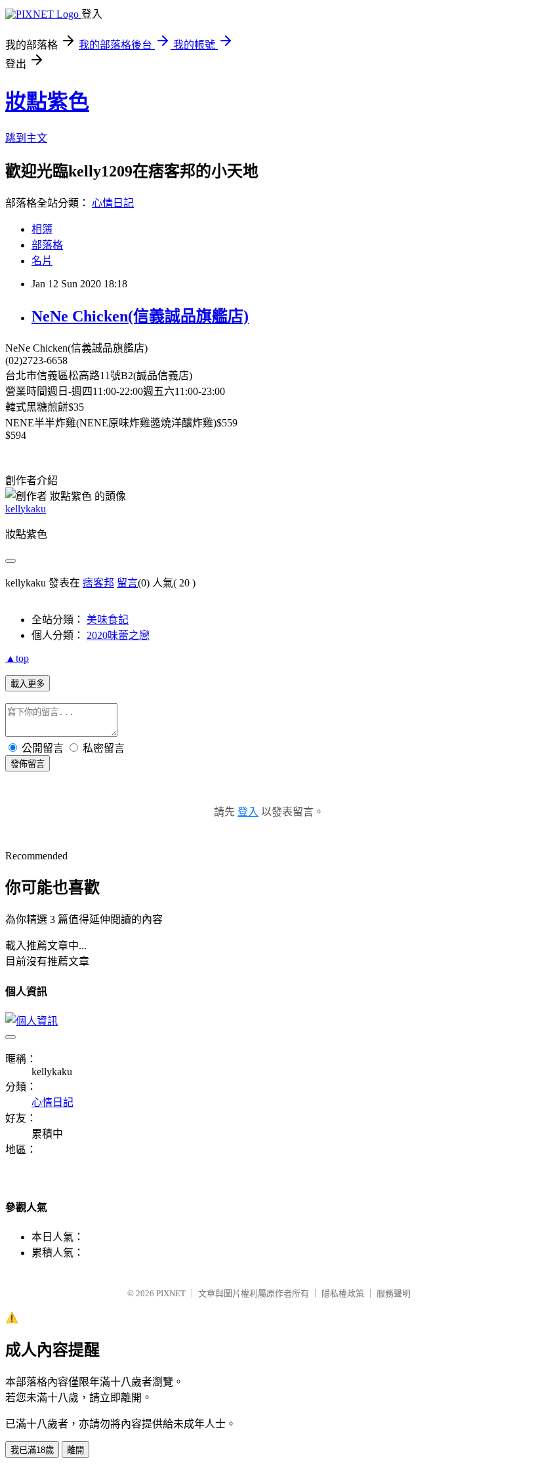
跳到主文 (26, 138)
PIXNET (171, 1293)
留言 (127, 582)
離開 (75, 1450)
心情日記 (113, 203)
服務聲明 (394, 1293)
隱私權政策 (342, 1293)
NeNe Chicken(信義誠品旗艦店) (140, 316)
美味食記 (108, 619)
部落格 (47, 245)
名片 (41, 260)
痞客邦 (98, 582)
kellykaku (25, 508)
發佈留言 (27, 764)
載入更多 (27, 684)
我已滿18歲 (32, 1450)
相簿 (41, 229)
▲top (17, 658)
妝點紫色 (47, 101)
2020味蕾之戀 (118, 635)
